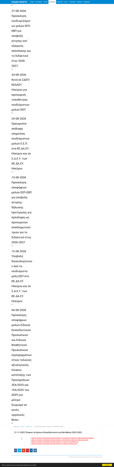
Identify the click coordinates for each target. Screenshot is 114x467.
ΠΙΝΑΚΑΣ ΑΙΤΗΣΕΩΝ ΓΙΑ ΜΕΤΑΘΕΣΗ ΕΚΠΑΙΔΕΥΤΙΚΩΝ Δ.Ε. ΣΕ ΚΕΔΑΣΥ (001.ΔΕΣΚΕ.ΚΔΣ (54, 443)
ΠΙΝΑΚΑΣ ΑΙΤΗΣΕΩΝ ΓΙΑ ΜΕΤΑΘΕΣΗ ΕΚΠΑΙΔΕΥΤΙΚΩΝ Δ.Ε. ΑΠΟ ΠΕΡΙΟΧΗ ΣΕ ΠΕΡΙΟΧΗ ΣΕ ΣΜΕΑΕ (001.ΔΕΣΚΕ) (59, 440)
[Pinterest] (27, 450)
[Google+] (23, 450)
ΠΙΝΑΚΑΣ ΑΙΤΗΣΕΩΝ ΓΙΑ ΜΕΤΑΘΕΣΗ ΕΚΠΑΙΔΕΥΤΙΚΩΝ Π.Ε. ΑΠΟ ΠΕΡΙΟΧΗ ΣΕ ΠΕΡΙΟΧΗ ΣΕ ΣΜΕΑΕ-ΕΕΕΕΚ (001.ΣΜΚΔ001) (62, 438)
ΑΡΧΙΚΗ (32, 2)
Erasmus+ (79, 2)
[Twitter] (19, 450)
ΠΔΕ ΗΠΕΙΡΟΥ (38, 2)
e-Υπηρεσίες (72, 2)
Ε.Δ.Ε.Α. (66, 2)
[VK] (35, 450)
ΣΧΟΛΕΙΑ (46, 2)
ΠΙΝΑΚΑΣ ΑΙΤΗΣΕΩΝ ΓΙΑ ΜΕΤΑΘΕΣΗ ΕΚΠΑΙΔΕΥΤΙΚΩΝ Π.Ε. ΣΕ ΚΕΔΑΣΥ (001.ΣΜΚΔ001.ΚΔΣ (54, 441)
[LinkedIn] (31, 450)
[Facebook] (15, 450)
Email (21, 439)
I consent (107, 465)
